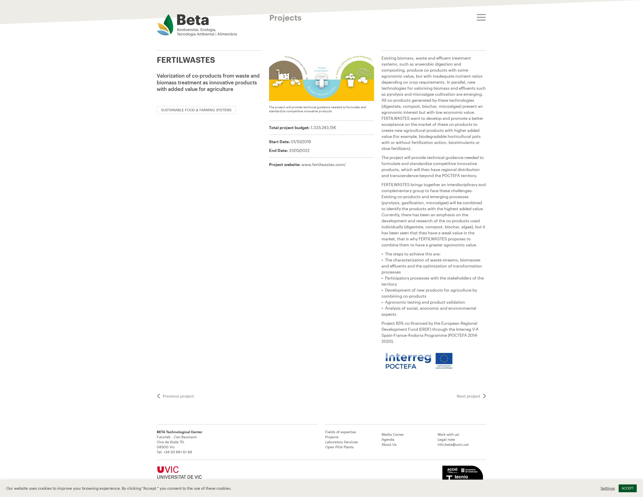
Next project (468, 396)
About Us (389, 444)
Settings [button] (608, 488)
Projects (332, 437)
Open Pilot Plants (339, 447)
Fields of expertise (340, 432)
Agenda (388, 439)
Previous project (178, 396)
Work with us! (448, 434)
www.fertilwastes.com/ (323, 164)
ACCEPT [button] (628, 488)
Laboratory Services (341, 442)
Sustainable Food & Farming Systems (196, 110)
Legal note (446, 439)
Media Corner (393, 434)
